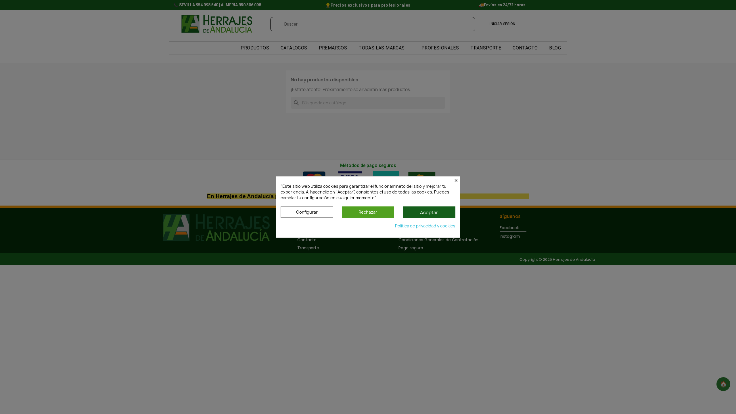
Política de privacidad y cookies (425, 226)
